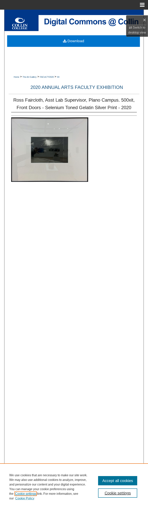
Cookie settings (25, 493)
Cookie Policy (24, 498)
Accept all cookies (117, 481)
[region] (74, 486)
